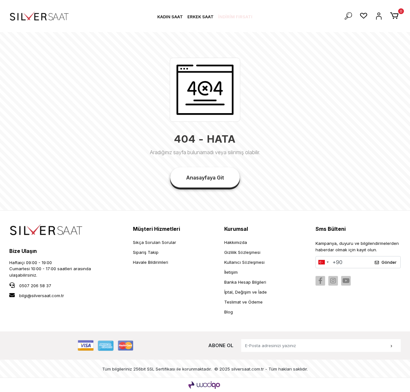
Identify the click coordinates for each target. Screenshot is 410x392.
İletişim (231, 272)
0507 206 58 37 (34, 285)
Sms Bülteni (331, 229)
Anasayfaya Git (205, 177)
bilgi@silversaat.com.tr (41, 295)
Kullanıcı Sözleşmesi (244, 262)
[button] (170, 16)
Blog (228, 311)
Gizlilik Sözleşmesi (242, 252)
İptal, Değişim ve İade (245, 292)
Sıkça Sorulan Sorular (154, 242)
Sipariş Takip (146, 252)
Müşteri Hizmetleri (156, 229)
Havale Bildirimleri (150, 262)
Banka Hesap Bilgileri (245, 282)
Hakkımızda (235, 242)
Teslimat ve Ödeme (243, 301)
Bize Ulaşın (23, 251)
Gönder (389, 262)
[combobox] (323, 262)
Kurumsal (236, 229)
